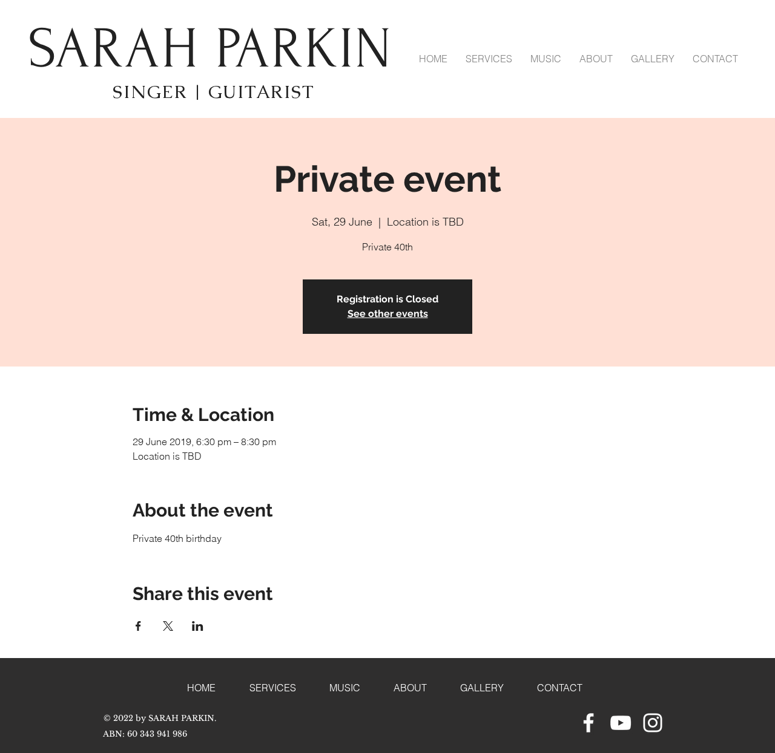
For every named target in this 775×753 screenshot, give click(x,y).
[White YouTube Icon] (620, 722)
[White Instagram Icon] (652, 722)
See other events (388, 313)
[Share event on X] (168, 626)
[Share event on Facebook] (138, 626)
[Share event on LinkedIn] (197, 626)
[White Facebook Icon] (588, 722)
